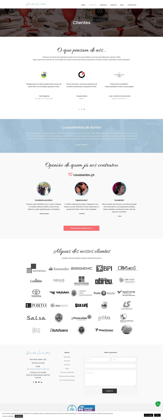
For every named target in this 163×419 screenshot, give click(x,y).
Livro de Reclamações (67, 380)
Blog (67, 368)
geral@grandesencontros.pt (38, 369)
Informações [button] (148, 415)
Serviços (67, 361)
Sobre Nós (67, 357)
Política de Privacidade (67, 376)
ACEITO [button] (157, 415)
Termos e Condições (67, 372)
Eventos (67, 364)
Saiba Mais (19, 416)
